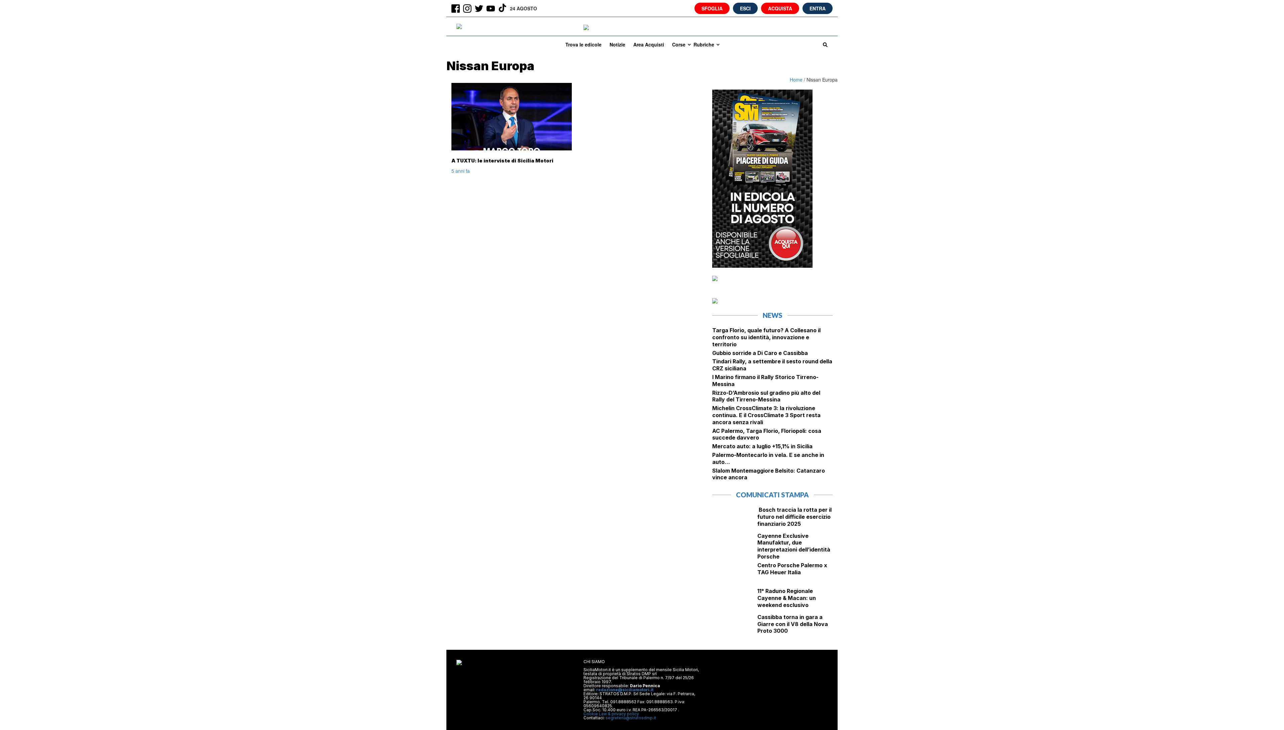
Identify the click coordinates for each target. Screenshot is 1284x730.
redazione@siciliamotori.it (624, 689)
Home (797, 79)
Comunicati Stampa (772, 495)
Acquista (780, 8)
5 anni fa (460, 170)
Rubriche (703, 44)
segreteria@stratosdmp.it (631, 717)
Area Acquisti (648, 44)
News (772, 315)
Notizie (617, 44)
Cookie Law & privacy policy (611, 713)
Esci (745, 8)
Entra (818, 8)
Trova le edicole (583, 44)
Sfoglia (712, 8)
